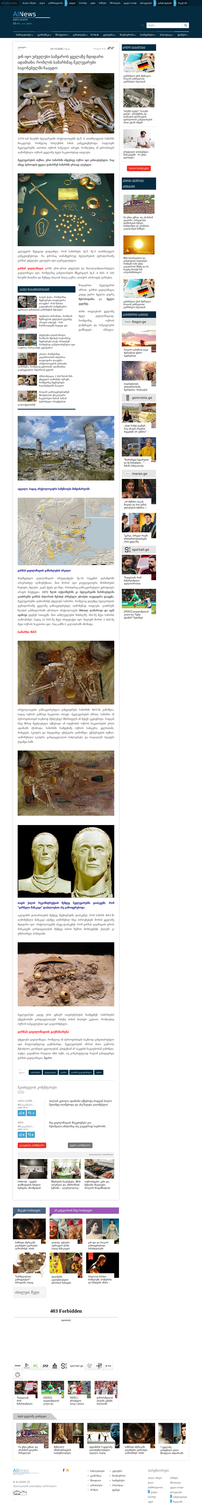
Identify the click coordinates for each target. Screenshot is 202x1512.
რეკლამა (182, 3)
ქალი (42, 3)
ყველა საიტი (130, 3)
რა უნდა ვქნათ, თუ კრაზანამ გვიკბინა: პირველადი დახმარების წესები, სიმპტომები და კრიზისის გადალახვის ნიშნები (138, 223)
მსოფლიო (61, 35)
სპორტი (83, 3)
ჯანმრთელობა (55, 3)
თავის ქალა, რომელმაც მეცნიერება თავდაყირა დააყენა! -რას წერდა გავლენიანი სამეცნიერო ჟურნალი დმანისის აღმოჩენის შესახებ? (42, 303)
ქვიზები (182, 35)
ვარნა (64, 1072)
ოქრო (98, 1072)
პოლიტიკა (166, 35)
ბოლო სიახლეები (139, 168)
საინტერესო (147, 35)
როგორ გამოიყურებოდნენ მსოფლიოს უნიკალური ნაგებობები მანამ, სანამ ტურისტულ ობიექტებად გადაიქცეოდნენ (43, 398)
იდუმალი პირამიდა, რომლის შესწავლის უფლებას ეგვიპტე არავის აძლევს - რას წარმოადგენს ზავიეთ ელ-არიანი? (45, 322)
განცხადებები (165, 3)
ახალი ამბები (29, 3)
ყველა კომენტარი (80, 1145)
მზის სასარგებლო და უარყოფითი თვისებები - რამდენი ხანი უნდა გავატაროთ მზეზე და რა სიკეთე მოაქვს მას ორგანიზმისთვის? (136, 265)
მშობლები (115, 3)
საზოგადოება (23, 35)
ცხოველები (146, 3)
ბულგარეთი (50, 1072)
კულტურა (108, 35)
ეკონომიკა (43, 35)
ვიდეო (72, 3)
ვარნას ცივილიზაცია (81, 1072)
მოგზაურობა (127, 35)
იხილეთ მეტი (28, 1292)
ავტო (92, 3)
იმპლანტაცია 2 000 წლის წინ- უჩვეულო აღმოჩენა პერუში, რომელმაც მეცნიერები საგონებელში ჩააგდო (56, 381)
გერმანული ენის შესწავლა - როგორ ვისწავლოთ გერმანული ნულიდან (137, 79)
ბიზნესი (103, 3)
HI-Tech (94, 35)
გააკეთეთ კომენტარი (32, 1145)
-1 (33, 1113)
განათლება (79, 35)
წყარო (48, 1058)
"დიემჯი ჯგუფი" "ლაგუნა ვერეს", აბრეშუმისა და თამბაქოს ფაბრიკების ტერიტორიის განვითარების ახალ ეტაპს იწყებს (137, 117)
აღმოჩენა (35, 1072)
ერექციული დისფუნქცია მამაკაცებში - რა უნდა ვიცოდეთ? (135, 155)
